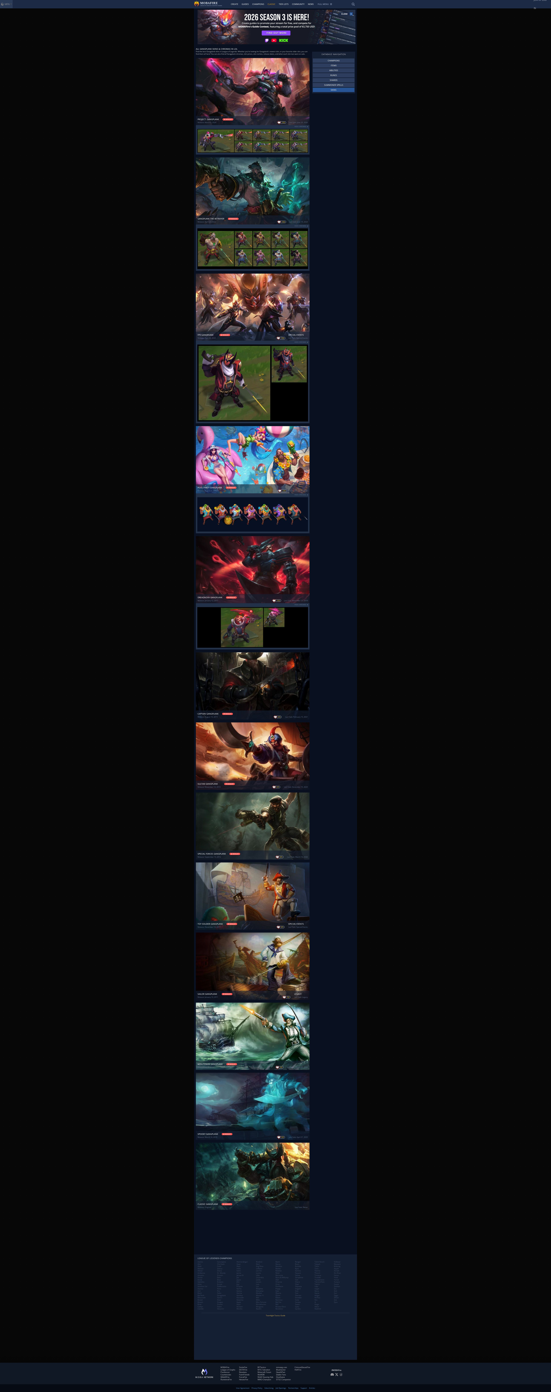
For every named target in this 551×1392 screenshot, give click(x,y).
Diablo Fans (281, 1375)
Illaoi (238, 1266)
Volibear (337, 1262)
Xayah (336, 1268)
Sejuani (298, 1273)
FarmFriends (244, 1375)
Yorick (336, 1280)
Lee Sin (259, 1271)
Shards (333, 80)
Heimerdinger (242, 1262)
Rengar (298, 1262)
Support (304, 1388)
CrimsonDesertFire (302, 1367)
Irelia (239, 1268)
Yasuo (336, 1275)
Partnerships (293, 1388)
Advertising (268, 1388)
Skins (333, 89)
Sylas (297, 1307)
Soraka (298, 1302)
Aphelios (201, 1282)
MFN (7, 4)
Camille (201, 1309)
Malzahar (260, 1291)
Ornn (278, 1284)
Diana (219, 1271)
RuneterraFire (226, 1379)
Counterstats (226, 1375)
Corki (219, 1266)
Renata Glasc (281, 1307)
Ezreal (219, 1284)
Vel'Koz (317, 1297)
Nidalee (279, 1271)
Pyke (277, 1291)
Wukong (337, 1266)
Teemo (317, 1271)
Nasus (278, 1264)
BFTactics (262, 1367)
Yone (336, 1277)
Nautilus (279, 1266)
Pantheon (279, 1286)
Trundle (318, 1277)
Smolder (298, 1297)
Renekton (279, 1309)
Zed (335, 1291)
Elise (219, 1280)
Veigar (317, 1295)
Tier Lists (284, 4)
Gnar (219, 1300)
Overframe (280, 1377)
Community (298, 4)
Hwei (239, 1264)
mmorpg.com (281, 1367)
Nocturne (279, 1275)
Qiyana (278, 1293)
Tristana (318, 1275)
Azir (199, 1291)
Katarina (240, 1300)
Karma (239, 1293)
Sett (296, 1280)
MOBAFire (225, 1367)
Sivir (296, 1293)
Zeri (335, 1293)
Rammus (279, 1300)
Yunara (337, 1282)
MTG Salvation (264, 1370)
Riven (297, 1264)
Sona (297, 1300)
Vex (316, 1300)
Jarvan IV (240, 1275)
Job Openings (281, 1388)
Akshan (200, 1268)
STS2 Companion (283, 1379)
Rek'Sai (278, 1302)
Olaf (277, 1280)
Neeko (278, 1268)
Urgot (317, 1289)
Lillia (258, 1275)
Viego (317, 1304)
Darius (219, 1268)
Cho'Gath (221, 1264)
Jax (238, 1277)
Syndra (298, 1309)
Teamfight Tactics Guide (275, 1315)
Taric (317, 1268)
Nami (278, 1262)
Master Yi (260, 1295)
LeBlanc (259, 1268)
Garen (219, 1297)
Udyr (316, 1286)
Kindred (259, 1262)
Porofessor (225, 1372)
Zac (335, 1289)
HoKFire (298, 1370)
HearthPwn (280, 1372)
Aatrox (200, 1262)
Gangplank (221, 1295)
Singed (297, 1289)
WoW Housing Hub (265, 1377)
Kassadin (240, 1297)
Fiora (219, 1289)
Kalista (239, 1291)
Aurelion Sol (202, 1286)
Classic (271, 4)
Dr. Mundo (221, 1273)
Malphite (259, 1289)
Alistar (200, 1271)
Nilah (278, 1273)
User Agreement (242, 1388)
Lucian (258, 1282)
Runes (333, 75)
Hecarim (220, 1309)
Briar (200, 1304)
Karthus (240, 1295)
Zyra (335, 1302)
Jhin (238, 1282)
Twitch (317, 1284)
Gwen (219, 1307)
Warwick (337, 1264)
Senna (297, 1275)
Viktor (317, 1307)
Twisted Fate (320, 1282)
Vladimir (318, 1309)
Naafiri (258, 1309)
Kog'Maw (259, 1266)
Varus (317, 1291)
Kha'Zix (239, 1309)
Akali (199, 1266)
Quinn (278, 1295)
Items (334, 65)
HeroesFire (243, 1379)
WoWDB (261, 1375)
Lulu (257, 1284)
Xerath (336, 1271)
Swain (297, 1304)
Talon (317, 1266)
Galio (219, 1293)
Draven (220, 1275)
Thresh (317, 1273)
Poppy (278, 1289)
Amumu (201, 1275)
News (311, 4)
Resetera (243, 1372)
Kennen (240, 1307)
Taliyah (317, 1264)
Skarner (298, 1295)
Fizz (218, 1291)
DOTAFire (243, 1370)
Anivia (200, 1277)
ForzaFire (243, 1377)
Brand (200, 1300)
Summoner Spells (333, 85)
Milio (258, 1300)
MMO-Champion (264, 1379)
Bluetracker (281, 1370)
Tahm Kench (319, 1262)
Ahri (199, 1264)
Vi (315, 1302)
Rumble (298, 1266)
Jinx (238, 1284)
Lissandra (260, 1277)
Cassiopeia (221, 1262)
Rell (277, 1304)
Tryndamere (319, 1280)
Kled (257, 1264)
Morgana (259, 1307)
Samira (298, 1271)
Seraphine (299, 1277)
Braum (200, 1302)
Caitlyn (200, 1307)
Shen (297, 1284)
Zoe (335, 1300)
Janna (239, 1273)
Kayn (238, 1304)
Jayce (239, 1280)
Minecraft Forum (264, 1372)
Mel (257, 1297)
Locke (258, 1280)
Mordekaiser (261, 1304)
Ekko (219, 1277)
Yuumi (336, 1284)
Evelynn (220, 1282)
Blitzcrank (201, 1297)
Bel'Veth (201, 1295)
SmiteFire (243, 1367)
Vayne (317, 1293)
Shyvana (298, 1286)
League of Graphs (228, 1370)
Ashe (200, 1284)
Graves (220, 1304)
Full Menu (323, 4)
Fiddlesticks (221, 1286)
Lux (257, 1286)
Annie (200, 1280)
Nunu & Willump (282, 1277)
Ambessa (201, 1273)
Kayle (239, 1302)
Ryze (297, 1268)
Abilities (333, 70)
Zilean (336, 1297)
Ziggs (336, 1295)
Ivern (239, 1271)
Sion (296, 1291)
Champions (258, 4)
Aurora (200, 1289)
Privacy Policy (257, 1388)
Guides (245, 4)
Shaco (297, 1282)
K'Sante (240, 1286)
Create (234, 4)
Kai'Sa (239, 1289)
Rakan (278, 1297)
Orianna (279, 1282)
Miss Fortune (261, 1302)
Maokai (259, 1293)
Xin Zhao (337, 1273)
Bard (199, 1293)
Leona (258, 1273)
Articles (312, 1388)
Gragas (220, 1302)
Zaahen (337, 1286)
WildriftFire (225, 1377)
